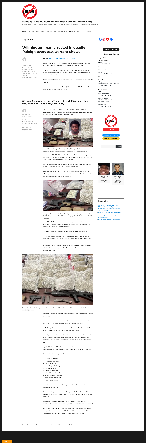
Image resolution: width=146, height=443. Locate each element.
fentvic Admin (26, 63)
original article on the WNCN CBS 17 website (61, 58)
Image (24, 119)
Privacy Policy (54, 424)
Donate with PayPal (111, 138)
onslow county (26, 131)
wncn (35, 77)
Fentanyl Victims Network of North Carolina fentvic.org (57, 21)
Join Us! (111, 129)
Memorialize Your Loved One (46, 31)
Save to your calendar (105, 85)
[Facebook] (100, 39)
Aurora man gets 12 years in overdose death (109, 219)
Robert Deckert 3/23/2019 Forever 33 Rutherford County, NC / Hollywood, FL (117, 179)
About (79, 31)
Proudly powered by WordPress (66, 424)
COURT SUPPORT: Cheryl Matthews (107, 100)
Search (102, 144)
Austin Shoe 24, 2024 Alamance (106, 64)
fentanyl (31, 77)
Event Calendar (111, 49)
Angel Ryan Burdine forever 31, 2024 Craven (109, 83)
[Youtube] (107, 39)
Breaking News (26, 67)
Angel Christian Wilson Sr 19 (105, 74)
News (71, 31)
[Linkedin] (111, 39)
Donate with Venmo (111, 135)
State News (34, 73)
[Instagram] (104, 39)
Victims (31, 31)
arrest (23, 75)
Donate (88, 31)
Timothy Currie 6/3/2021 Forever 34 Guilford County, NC (104, 179)
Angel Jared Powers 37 (104, 93)
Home (24, 31)
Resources (61, 31)
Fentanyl (27, 69)
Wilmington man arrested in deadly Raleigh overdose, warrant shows (53, 49)
